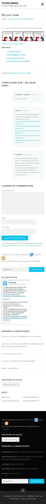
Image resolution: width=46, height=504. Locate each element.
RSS (39, 254)
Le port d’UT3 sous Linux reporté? (18, 61)
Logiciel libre (24, 73)
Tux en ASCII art (13, 368)
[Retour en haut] (23, 491)
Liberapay (36, 261)
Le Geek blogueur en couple (16, 55)
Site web (5, 227)
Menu (42, 4)
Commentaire (8, 191)
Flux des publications (31, 397)
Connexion (6, 397)
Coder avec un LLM (15, 354)
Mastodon (26, 254)
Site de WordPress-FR (31, 401)
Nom (4, 218)
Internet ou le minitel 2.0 (15, 58)
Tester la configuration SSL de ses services (26, 336)
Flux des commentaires (10, 401)
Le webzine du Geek (14, 51)
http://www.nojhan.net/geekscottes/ (13, 44)
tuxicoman (29, 19)
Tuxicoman (10, 3)
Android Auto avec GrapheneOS (24, 361)
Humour (13, 73)
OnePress (30, 496)
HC (3, 368)
